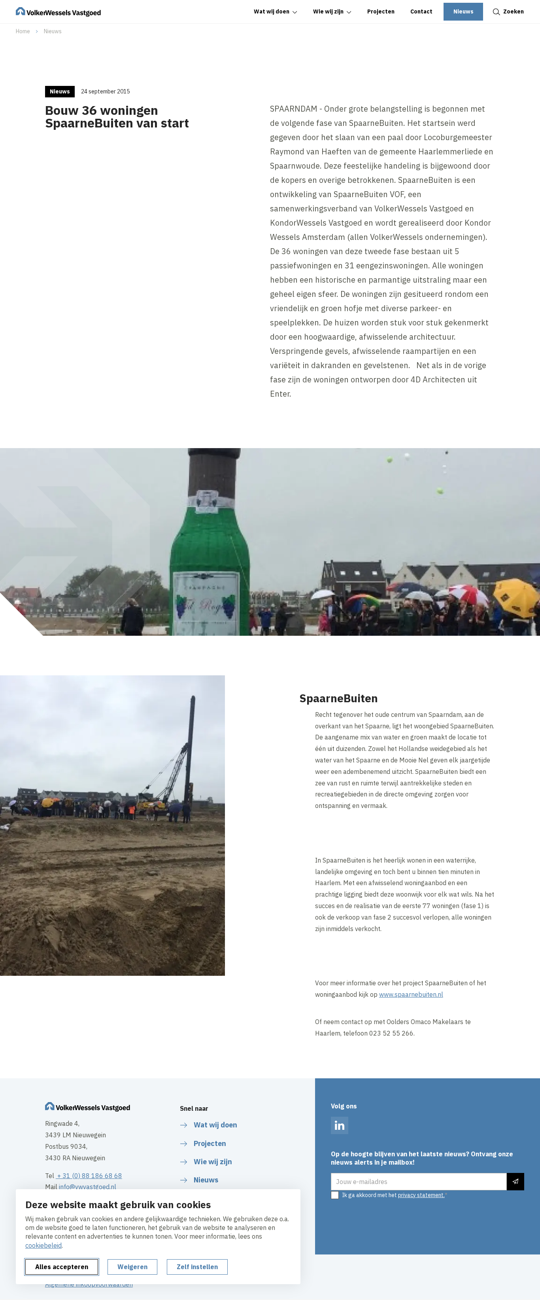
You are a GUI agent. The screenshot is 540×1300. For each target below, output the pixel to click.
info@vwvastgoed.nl (87, 1187)
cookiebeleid (43, 1245)
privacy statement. (421, 1195)
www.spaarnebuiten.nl (411, 994)
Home (23, 31)
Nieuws (53, 31)
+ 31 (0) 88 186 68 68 (89, 1176)
